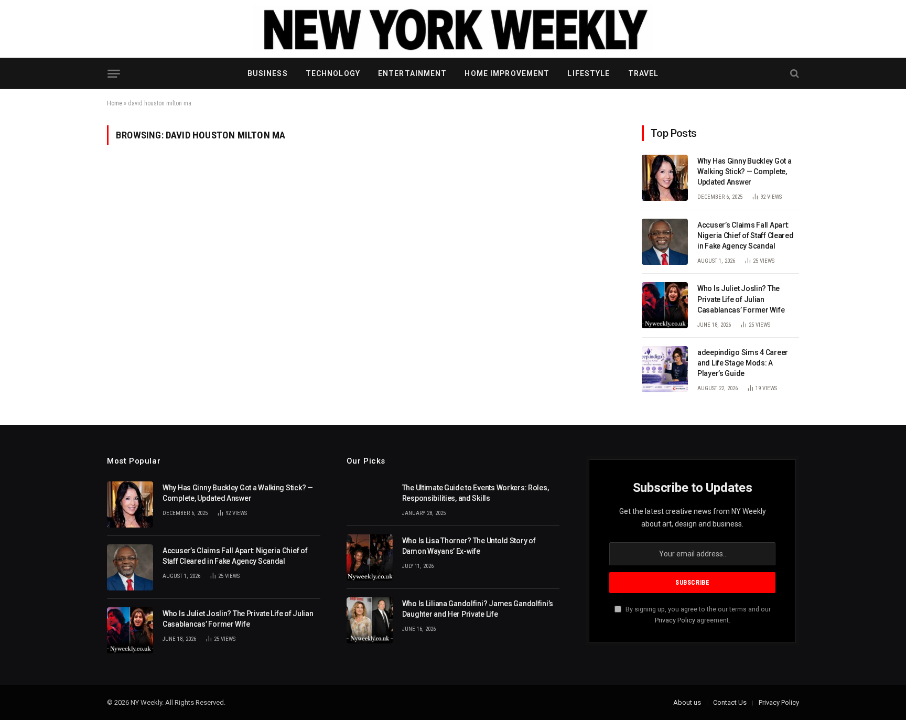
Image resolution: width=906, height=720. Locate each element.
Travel (643, 73)
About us (687, 702)
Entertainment (412, 73)
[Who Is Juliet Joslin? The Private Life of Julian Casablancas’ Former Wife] (665, 305)
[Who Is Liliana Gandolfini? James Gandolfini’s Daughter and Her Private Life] (370, 620)
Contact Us (730, 702)
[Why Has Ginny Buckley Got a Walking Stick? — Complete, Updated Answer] (665, 178)
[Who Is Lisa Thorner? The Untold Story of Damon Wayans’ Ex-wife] (370, 557)
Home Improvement (507, 73)
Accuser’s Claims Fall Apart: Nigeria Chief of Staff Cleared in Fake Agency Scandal (745, 235)
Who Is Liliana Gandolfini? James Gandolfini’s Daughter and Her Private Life (477, 608)
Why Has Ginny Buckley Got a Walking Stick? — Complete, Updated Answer (744, 171)
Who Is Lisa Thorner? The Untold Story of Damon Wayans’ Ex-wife (469, 545)
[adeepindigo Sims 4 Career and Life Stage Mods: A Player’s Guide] (665, 369)
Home (114, 103)
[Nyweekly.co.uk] (453, 29)
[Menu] (113, 73)
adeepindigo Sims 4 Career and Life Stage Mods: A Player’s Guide (742, 363)
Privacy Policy (675, 620)
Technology (333, 73)
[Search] (793, 73)
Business (267, 73)
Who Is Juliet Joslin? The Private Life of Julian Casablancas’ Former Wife (740, 299)
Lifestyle (588, 73)
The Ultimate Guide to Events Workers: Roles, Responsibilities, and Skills (475, 492)
